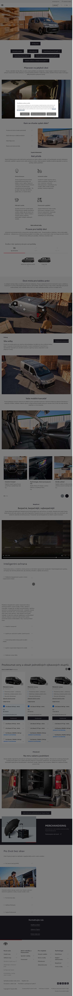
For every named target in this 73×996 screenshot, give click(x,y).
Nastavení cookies (51, 113)
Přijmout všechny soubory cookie (38, 113)
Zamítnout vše (25, 113)
